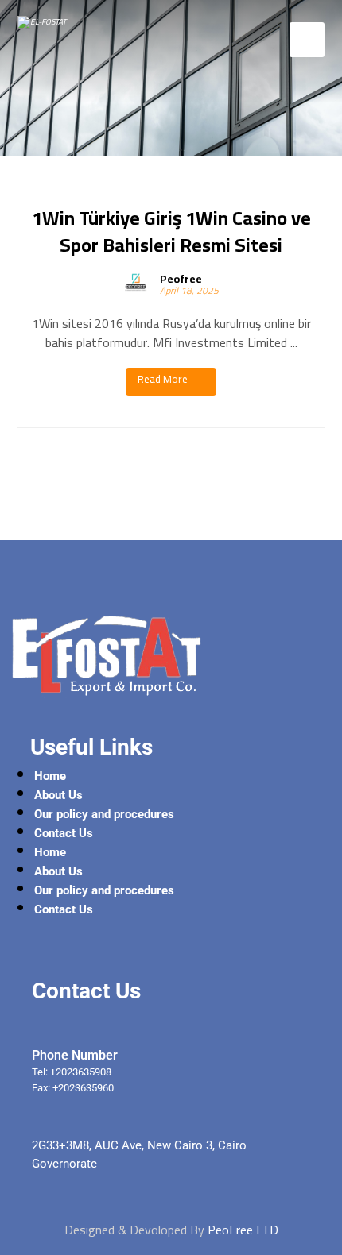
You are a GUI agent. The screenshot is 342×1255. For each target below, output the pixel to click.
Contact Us (63, 833)
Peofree (181, 279)
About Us (58, 795)
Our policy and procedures (104, 814)
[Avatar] (136, 282)
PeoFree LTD (243, 1229)
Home (50, 776)
